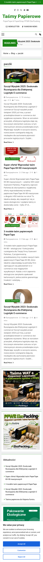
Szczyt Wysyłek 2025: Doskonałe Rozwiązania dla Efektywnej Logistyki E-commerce (21, 89)
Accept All (21, 544)
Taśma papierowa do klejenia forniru (20, 499)
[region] (21, 541)
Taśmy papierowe (21, 16)
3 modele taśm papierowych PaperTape (19, 2)
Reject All (21, 557)
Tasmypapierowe (12, 97)
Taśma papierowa (12, 80)
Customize (21, 550)
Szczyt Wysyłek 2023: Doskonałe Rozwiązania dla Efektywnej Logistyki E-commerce (21, 310)
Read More (8, 142)
